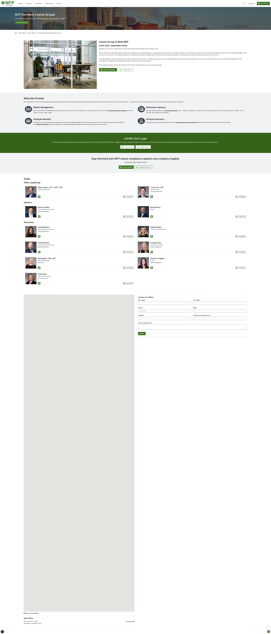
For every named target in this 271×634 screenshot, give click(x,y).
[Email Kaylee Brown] (151, 236)
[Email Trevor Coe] (151, 197)
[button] (268, 631)
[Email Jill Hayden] (39, 268)
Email (195, 308)
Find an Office (264, 3)
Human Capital (49, 3)
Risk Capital (38, 3)
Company (141, 315)
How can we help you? (145, 323)
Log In (252, 3)
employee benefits (42, 124)
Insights (20, 3)
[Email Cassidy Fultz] (151, 252)
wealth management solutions (117, 110)
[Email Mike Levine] (39, 197)
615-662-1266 (130, 621)
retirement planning (171, 110)
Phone (140, 308)
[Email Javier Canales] (39, 216)
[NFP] (8, 3)
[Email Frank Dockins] (39, 252)
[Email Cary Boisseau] (39, 236)
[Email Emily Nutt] (39, 283)
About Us (59, 3)
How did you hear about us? (201, 315)
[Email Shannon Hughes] (151, 268)
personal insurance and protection (186, 122)
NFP (16, 33)
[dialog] (2, 631)
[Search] (244, 3)
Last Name (196, 300)
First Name (141, 300)
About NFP (22, 33)
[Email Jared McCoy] (151, 216)
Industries (29, 3)
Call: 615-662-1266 (21, 22)
